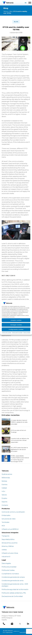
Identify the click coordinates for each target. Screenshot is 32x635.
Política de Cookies (6, 332)
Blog (11, 11)
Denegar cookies (16, 325)
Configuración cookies (16, 329)
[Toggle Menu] (29, 3)
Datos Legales (26, 332)
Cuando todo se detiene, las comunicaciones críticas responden (20, 440)
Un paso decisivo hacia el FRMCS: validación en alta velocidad (19, 422)
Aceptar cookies (16, 320)
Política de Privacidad (17, 332)
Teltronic (5, 11)
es (25, 3)
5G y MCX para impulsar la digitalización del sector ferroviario (19, 449)
